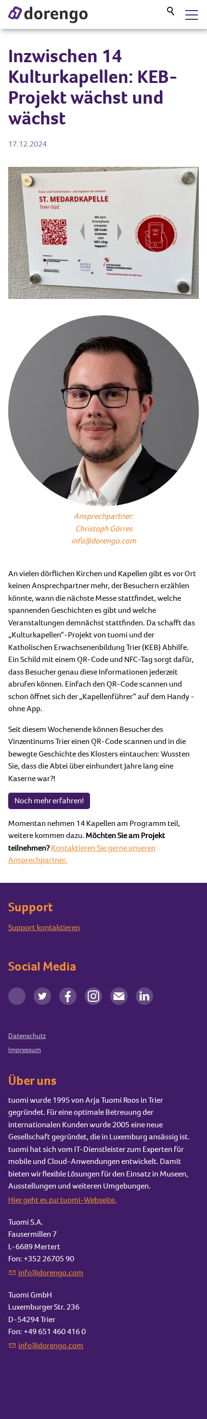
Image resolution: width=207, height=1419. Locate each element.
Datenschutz (27, 1036)
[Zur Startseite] (48, 14)
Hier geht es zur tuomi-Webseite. (62, 1199)
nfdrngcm (51, 1272)
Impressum (24, 1049)
